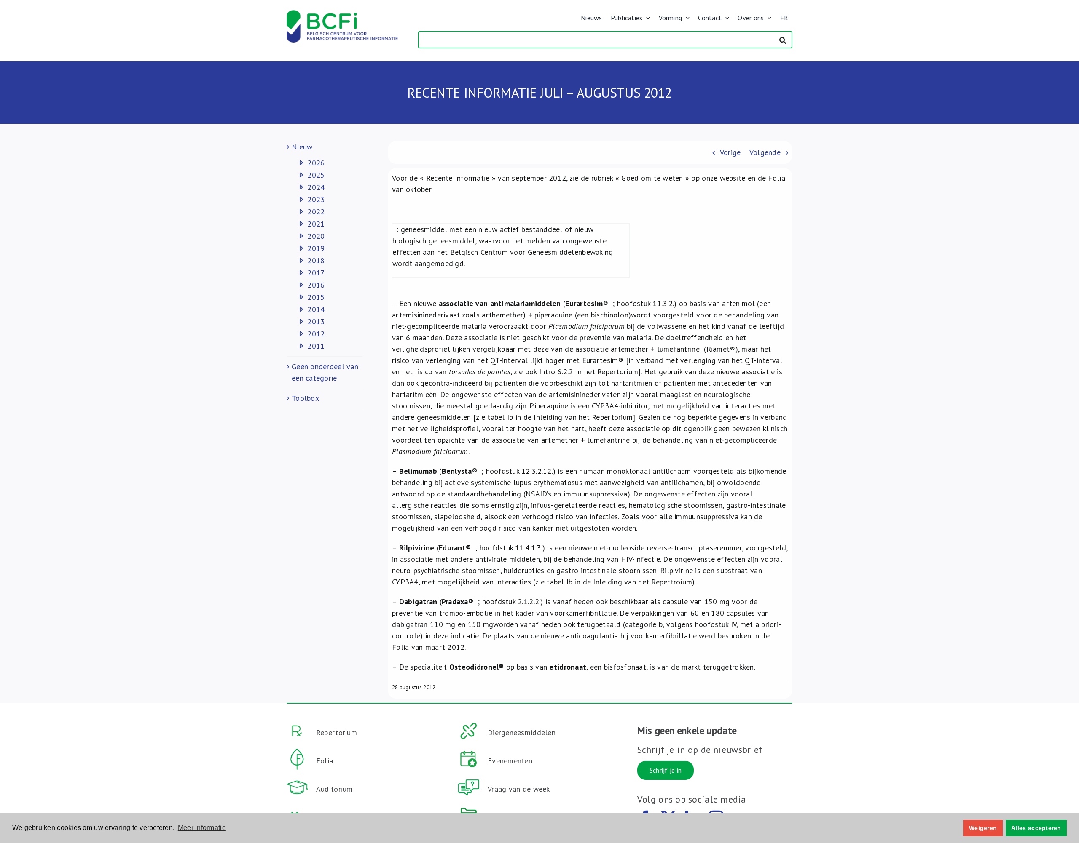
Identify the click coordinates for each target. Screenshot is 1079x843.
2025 (316, 175)
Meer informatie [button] (202, 827)
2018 (316, 260)
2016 (316, 285)
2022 (316, 211)
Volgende (765, 152)
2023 (316, 199)
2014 (316, 309)
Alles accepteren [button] (1036, 827)
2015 (316, 297)
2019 (316, 248)
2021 (316, 224)
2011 (316, 346)
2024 (316, 187)
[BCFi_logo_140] (342, 14)
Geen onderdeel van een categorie (325, 372)
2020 (316, 236)
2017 (316, 272)
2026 (316, 163)
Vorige (730, 152)
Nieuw (302, 147)
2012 (316, 334)
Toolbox (305, 398)
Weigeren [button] (983, 827)
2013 (316, 321)
